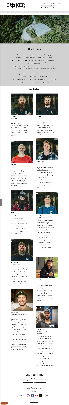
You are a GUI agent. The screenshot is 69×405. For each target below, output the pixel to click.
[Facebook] (47, 8)
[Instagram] (43, 8)
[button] (54, 8)
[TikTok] (45, 8)
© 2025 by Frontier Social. (34, 402)
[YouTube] (36, 395)
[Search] (52, 8)
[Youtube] (41, 8)
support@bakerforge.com (34, 387)
